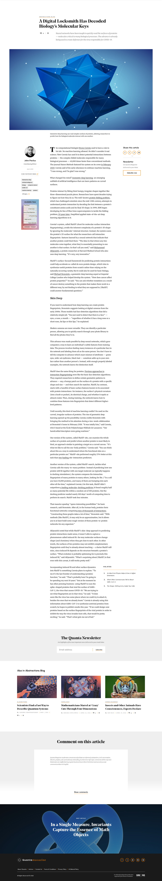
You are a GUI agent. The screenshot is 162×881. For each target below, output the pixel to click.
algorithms (22, 702)
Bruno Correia (85, 148)
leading (65, 458)
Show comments (81, 792)
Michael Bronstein (62, 274)
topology (65, 702)
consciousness (111, 702)
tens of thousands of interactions (92, 511)
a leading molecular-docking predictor (76, 487)
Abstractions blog (47, 16)
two (60, 458)
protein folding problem (99, 198)
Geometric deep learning (82, 178)
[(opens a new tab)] (30, 214)
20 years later (64, 214)
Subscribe (99, 650)
